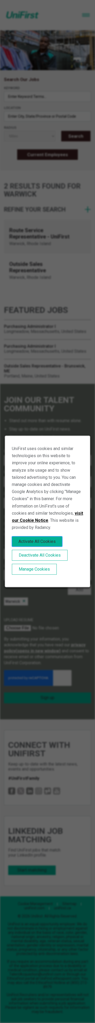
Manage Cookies (34, 569)
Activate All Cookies (37, 541)
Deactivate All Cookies (40, 555)
